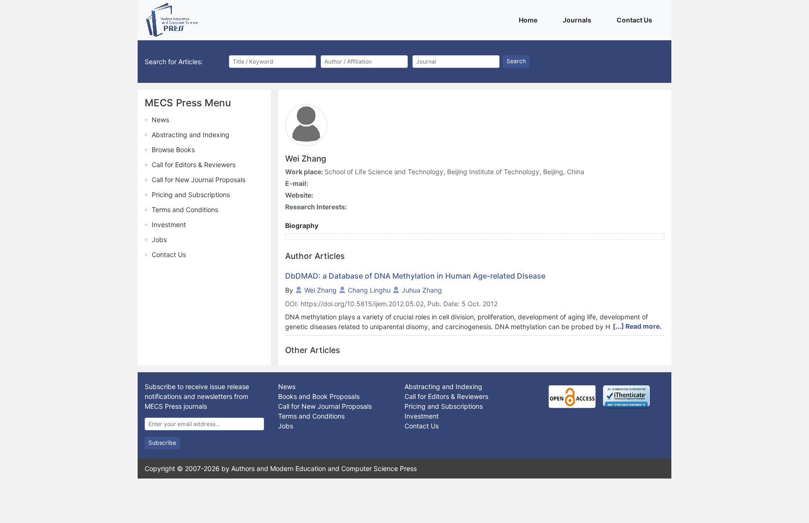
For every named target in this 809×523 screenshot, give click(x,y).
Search (516, 61)
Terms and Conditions (185, 210)
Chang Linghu (369, 290)
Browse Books (173, 150)
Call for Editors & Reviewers (193, 165)
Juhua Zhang (422, 290)
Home (530, 19)
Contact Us (636, 19)
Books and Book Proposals (319, 396)
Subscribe (162, 442)
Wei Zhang (320, 290)
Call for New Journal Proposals (198, 180)
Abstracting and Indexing (190, 135)
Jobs (159, 239)
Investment (169, 224)
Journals (579, 19)
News (160, 120)
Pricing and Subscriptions (191, 195)
